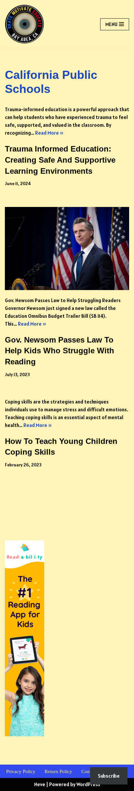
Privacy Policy (20, 771)
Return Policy (58, 771)
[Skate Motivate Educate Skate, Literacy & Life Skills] (24, 24)
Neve (39, 784)
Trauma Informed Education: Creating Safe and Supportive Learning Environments (60, 159)
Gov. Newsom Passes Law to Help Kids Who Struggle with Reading (59, 350)
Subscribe (109, 775)
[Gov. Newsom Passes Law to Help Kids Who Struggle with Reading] (67, 248)
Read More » (49, 133)
